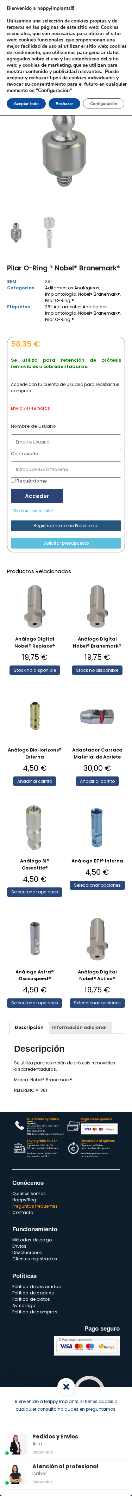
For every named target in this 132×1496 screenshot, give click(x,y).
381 (48, 307)
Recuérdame (31, 481)
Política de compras (34, 1312)
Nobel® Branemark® (99, 294)
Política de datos (31, 1299)
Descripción (29, 1027)
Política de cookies (33, 1293)
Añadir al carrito (34, 781)
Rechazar (64, 103)
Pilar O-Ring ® (59, 300)
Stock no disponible (35, 670)
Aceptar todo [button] (26, 103)
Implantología (60, 294)
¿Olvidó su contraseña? (32, 510)
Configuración (103, 103)
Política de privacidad (37, 1287)
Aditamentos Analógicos (72, 288)
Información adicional (79, 1027)
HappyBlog (24, 1200)
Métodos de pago (32, 1240)
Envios (19, 1246)
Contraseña (24, 453)
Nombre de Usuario (33, 426)
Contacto (22, 1212)
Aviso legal (24, 1305)
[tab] (29, 1028)
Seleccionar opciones (34, 892)
